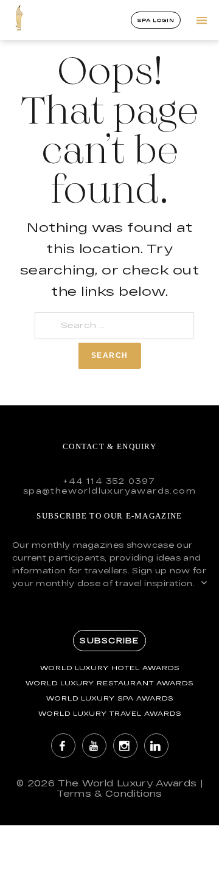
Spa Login (156, 20)
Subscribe (109, 640)
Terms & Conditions (109, 793)
